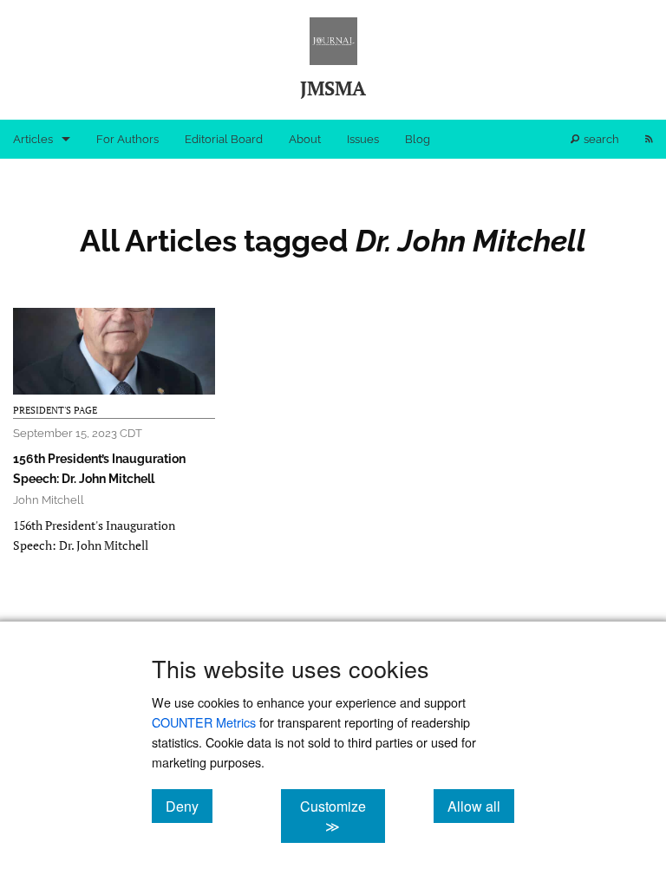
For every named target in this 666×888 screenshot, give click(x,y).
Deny (189, 805)
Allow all (480, 805)
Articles (33, 139)
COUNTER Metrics (204, 722)
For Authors (127, 139)
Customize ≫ (342, 816)
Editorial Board (224, 139)
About (305, 139)
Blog (417, 139)
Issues (363, 139)
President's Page (55, 410)
